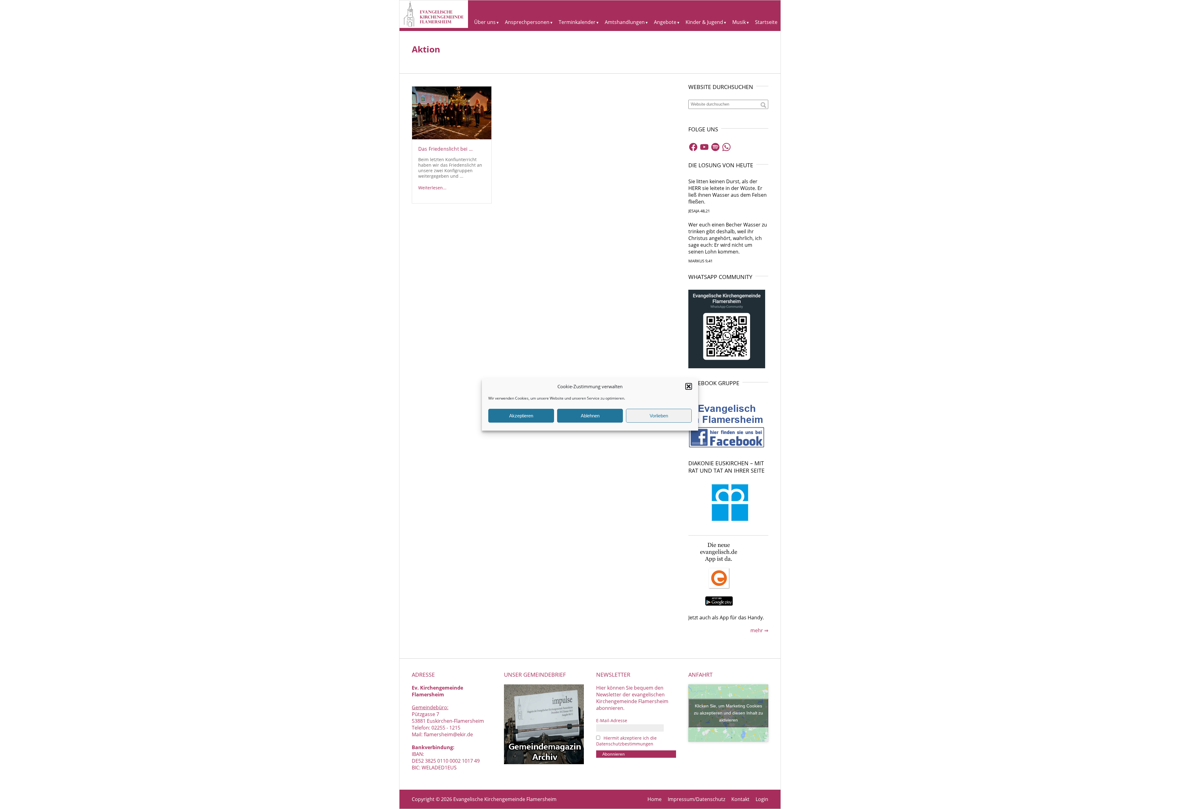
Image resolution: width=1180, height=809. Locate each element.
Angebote (665, 22)
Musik (739, 22)
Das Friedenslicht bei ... (445, 148)
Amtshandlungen (625, 22)
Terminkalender (577, 22)
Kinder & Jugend (704, 22)
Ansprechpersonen (527, 22)
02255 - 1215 (445, 727)
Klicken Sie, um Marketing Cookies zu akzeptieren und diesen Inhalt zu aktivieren (728, 712)
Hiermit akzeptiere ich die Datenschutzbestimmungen (626, 741)
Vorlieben (659, 415)
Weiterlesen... (432, 188)
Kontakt (740, 799)
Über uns (485, 22)
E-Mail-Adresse (611, 720)
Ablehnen (590, 415)
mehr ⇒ (759, 630)
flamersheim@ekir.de (448, 734)
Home (654, 799)
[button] (689, 386)
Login (762, 799)
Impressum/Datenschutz (696, 799)
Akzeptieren (521, 415)
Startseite (766, 22)
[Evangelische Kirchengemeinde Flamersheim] (433, 26)
